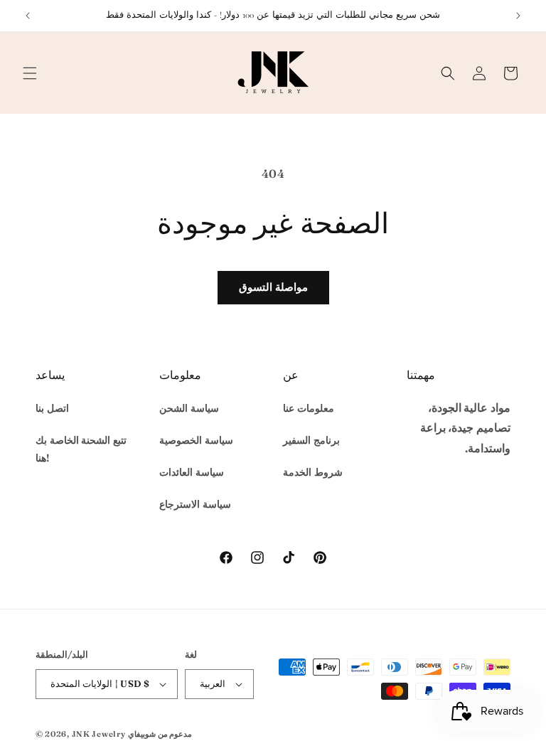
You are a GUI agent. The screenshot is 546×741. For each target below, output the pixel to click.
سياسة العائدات (191, 472)
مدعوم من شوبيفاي (160, 734)
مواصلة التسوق (273, 287)
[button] (30, 73)
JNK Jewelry (99, 734)
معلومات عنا (308, 408)
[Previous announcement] (27, 15)
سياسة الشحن (189, 408)
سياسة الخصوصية (196, 440)
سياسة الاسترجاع (195, 504)
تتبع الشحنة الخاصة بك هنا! (81, 449)
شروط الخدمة (313, 472)
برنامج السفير (311, 440)
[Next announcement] (518, 15)
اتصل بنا (52, 408)
